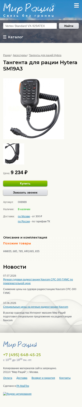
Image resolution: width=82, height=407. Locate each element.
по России (24, 221)
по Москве (24, 216)
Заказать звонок (25, 192)
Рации (7, 55)
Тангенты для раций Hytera (45, 55)
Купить (25, 183)
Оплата (7, 378)
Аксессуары (20, 55)
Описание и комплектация (25, 237)
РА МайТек (22, 385)
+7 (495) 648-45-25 (22, 355)
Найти (68, 26)
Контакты (65, 378)
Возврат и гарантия (43, 378)
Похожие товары (17, 243)
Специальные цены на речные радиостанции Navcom (35, 306)
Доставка (21, 378)
